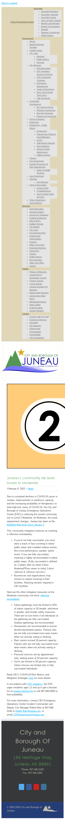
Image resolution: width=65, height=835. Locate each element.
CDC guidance (34, 684)
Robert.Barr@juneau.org (27, 711)
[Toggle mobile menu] (2, 379)
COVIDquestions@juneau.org (28, 714)
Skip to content (9, 3)
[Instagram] (43, 787)
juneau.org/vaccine (23, 691)
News (31, 488)
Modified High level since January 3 (25, 524)
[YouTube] (36, 787)
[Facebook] (29, 787)
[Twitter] (21, 787)
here (31, 678)
